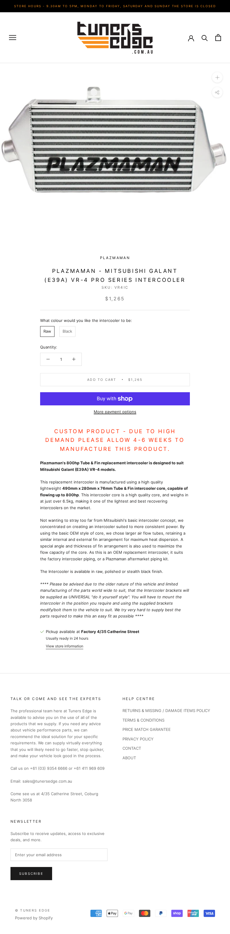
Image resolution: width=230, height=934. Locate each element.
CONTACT (131, 748)
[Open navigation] (12, 37)
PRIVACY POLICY (138, 739)
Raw (47, 331)
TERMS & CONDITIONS (143, 720)
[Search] (205, 37)
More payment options (115, 411)
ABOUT (129, 757)
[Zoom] (217, 77)
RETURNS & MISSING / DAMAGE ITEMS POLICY (166, 710)
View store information (64, 646)
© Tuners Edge (33, 910)
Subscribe (31, 873)
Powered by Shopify (34, 917)
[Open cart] (218, 37)
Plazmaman (115, 257)
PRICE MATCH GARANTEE (146, 729)
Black (67, 331)
